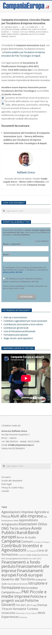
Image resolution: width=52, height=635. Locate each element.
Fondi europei (30, 575)
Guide (4, 583)
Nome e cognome (12, 244)
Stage (34, 605)
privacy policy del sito (12, 272)
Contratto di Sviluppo (41, 542)
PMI (29, 29)
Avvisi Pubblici (42, 32)
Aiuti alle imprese (27, 32)
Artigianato (9, 524)
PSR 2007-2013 (24, 605)
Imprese (24, 29)
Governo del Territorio (18, 579)
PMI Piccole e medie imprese (24, 594)
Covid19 (21, 555)
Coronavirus (31, 551)
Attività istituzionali (10, 29)
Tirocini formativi (13, 609)
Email (6, 254)
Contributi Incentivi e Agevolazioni (21, 548)
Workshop (23, 617)
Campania (24, 34)
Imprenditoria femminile (17, 584)
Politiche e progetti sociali (23, 598)
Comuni (27, 541)
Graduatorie (40, 579)
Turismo (32, 609)
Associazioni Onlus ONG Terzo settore (24, 526)
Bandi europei (13, 34)
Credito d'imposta (33, 555)
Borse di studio (26, 537)
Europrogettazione (14, 558)
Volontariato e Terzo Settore (26, 613)
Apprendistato (28, 520)
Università (8, 613)
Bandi (3, 34)
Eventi (25, 558)
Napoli (18, 592)
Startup (12, 36)
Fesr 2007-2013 (34, 558)
